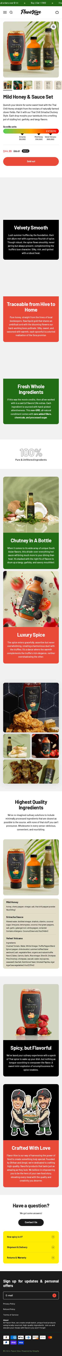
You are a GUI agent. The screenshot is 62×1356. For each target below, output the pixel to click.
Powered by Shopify (30, 1351)
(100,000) (38, 139)
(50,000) (22, 139)
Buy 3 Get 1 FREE (38, 3)
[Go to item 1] (7, 86)
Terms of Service (10, 1315)
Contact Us (31, 1222)
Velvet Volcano (50, 137)
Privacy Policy (9, 1304)
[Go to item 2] (17, 86)
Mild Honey (39, 137)
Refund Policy (9, 1309)
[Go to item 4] (38, 86)
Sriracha (22, 137)
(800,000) (50, 139)
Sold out (31, 161)
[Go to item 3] (28, 86)
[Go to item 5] (48, 86)
